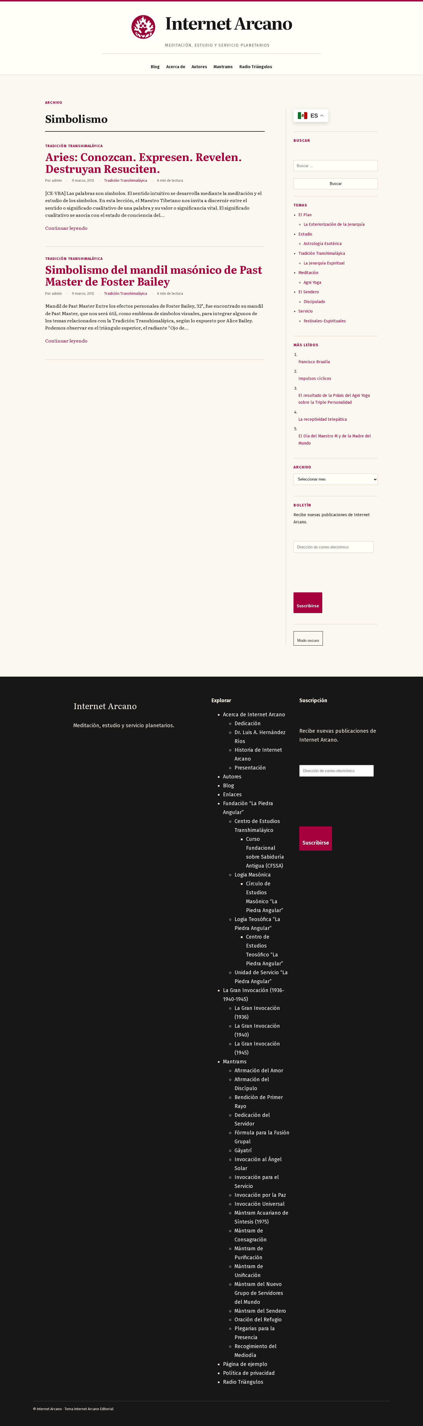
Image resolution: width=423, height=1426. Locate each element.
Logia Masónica (253, 875)
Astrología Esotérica (323, 243)
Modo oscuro (308, 640)
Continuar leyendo (66, 227)
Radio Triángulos (255, 66)
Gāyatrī (243, 1150)
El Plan (305, 215)
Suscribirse (308, 606)
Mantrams (223, 66)
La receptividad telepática (322, 419)
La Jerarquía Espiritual (324, 263)
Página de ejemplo (245, 1364)
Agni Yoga (312, 282)
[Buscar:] (336, 165)
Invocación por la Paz (260, 1195)
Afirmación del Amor (259, 1070)
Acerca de (175, 66)
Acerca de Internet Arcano (254, 714)
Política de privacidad (249, 1373)
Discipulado (314, 301)
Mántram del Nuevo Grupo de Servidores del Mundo (259, 1293)
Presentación (250, 768)
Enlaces (232, 794)
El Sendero (308, 292)
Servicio (305, 311)
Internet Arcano (228, 22)
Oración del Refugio (258, 1319)
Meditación (308, 272)
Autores (199, 66)
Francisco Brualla (314, 361)
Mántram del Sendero (260, 1311)
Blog (155, 66)
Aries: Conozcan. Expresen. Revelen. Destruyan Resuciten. (143, 162)
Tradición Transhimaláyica (74, 146)
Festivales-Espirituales (325, 321)
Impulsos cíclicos (314, 378)
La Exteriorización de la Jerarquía (334, 224)
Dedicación (248, 723)
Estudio (305, 234)
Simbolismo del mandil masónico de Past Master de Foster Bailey (153, 275)
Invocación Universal (260, 1204)
